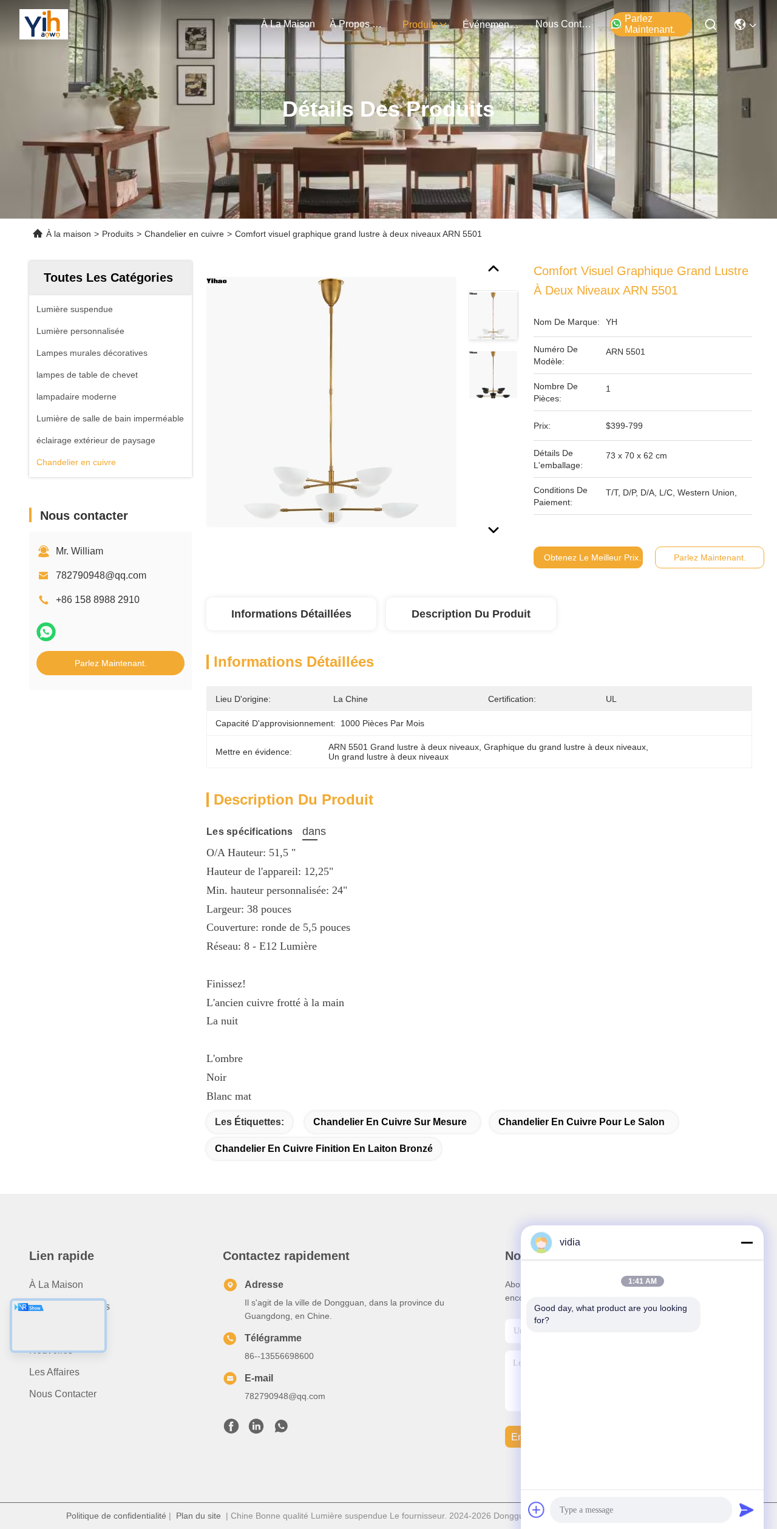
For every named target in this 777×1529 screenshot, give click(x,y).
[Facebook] (231, 1429)
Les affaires (54, 1372)
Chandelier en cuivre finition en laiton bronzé (324, 1148)
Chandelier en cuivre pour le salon (581, 1122)
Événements (490, 24)
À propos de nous (359, 24)
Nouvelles (51, 1350)
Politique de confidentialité (116, 1515)
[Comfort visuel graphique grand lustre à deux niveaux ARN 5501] (331, 402)
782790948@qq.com (101, 575)
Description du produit (471, 614)
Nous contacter (63, 1394)
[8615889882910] (281, 1429)
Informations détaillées (291, 614)
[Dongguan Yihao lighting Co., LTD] (43, 24)
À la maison (288, 24)
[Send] (746, 1509)
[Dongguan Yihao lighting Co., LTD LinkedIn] (256, 1429)
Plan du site (198, 1515)
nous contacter (564, 24)
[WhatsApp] (46, 632)
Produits (118, 234)
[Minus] (746, 1242)
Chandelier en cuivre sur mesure (390, 1122)
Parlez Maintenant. (650, 24)
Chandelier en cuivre (184, 234)
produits (420, 24)
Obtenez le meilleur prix (591, 557)
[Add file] (536, 1509)
